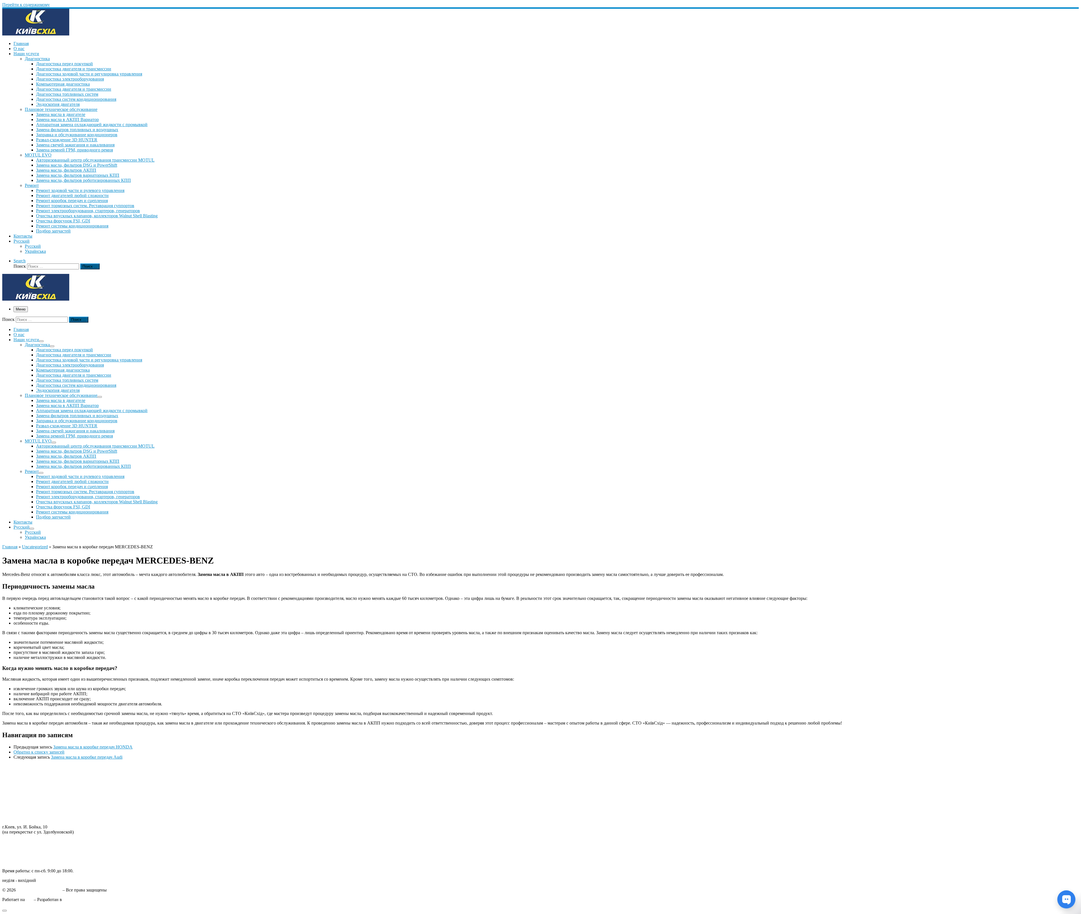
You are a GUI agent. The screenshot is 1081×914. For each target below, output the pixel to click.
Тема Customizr (77, 899)
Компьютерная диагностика (29, 817)
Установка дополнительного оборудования (43, 807)
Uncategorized (35, 546)
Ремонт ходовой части (23, 771)
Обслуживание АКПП (24, 776)
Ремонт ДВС (14, 766)
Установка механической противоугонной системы (51, 812)
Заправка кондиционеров (26, 797)
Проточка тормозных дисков (29, 781)
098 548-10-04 (15, 841)
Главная (9, 546)
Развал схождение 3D (22, 792)
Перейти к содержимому (26, 4)
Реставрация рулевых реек (27, 787)
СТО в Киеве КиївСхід (39, 890)
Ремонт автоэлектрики (24, 802)
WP (29, 899)
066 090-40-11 (15, 846)
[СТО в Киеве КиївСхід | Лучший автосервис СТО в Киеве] (35, 34)
